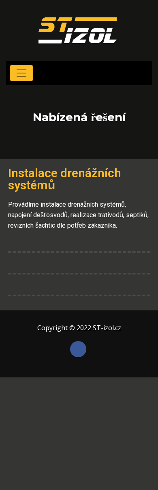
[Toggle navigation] (21, 73)
